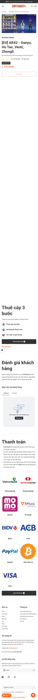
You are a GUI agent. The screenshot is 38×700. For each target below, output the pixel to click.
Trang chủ (4, 11)
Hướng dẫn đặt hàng (25, 611)
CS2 (3, 621)
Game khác (5, 628)
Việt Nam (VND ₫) (8, 687)
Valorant (4, 619)
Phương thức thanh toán (26, 616)
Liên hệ (22, 621)
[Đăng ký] (34, 670)
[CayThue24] (19, 6)
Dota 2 (3, 623)
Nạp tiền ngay (6, 346)
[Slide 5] (8, 110)
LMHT (3, 616)
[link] (10, 300)
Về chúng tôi (23, 619)
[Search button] (32, 6)
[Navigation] (3, 6)
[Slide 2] (3, 110)
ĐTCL (3, 611)
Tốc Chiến (4, 626)
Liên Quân (4, 614)
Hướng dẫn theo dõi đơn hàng (28, 614)
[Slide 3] (5, 110)
